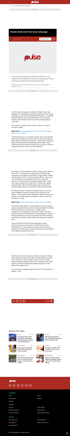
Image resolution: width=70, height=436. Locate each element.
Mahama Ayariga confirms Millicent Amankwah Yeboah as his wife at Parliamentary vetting (53, 360)
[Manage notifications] (67, 433)
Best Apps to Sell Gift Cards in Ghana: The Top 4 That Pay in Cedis (52, 349)
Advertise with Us (13, 410)
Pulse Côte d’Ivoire (42, 422)
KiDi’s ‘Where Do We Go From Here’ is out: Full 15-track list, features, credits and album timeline (25, 360)
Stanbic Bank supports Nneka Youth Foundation (35, 202)
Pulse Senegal (40, 420)
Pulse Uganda (12, 425)
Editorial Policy (41, 410)
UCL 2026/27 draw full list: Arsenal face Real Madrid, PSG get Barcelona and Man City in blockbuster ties (25, 339)
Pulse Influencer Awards (43, 412)
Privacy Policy (41, 407)
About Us (11, 407)
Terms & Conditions (14, 412)
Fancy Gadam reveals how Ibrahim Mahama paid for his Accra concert (25, 349)
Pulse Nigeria (12, 420)
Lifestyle (47, 334)
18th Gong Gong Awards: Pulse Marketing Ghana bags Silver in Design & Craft (53, 338)
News (12, 5)
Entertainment (21, 345)
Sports (19, 334)
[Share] (53, 39)
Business (39, 398)
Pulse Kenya (12, 422)
